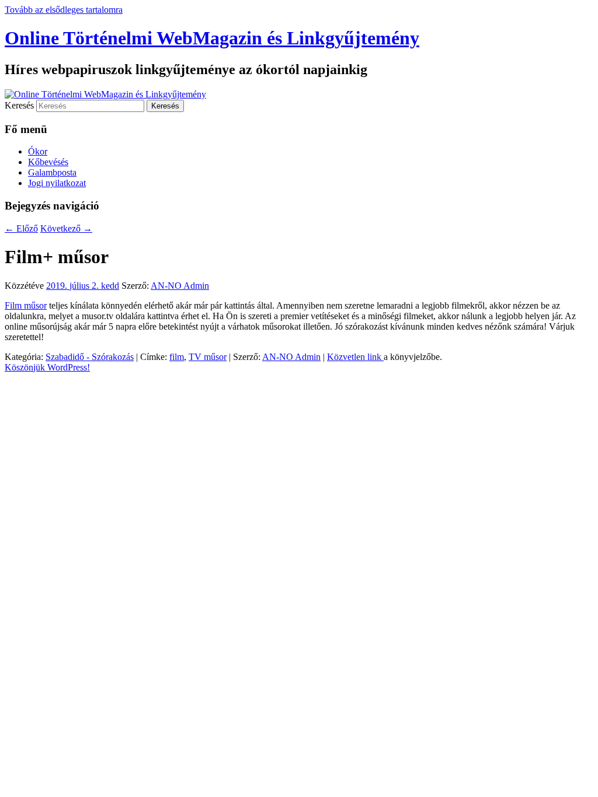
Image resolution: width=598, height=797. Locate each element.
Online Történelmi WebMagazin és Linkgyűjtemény (212, 37)
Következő (66, 228)
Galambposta (52, 172)
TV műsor (208, 357)
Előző (21, 228)
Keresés (19, 105)
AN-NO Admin (180, 286)
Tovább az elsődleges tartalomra (64, 10)
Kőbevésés (48, 162)
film (176, 357)
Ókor (37, 151)
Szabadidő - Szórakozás (90, 357)
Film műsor (26, 305)
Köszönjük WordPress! (47, 367)
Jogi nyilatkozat (57, 183)
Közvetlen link (355, 357)
